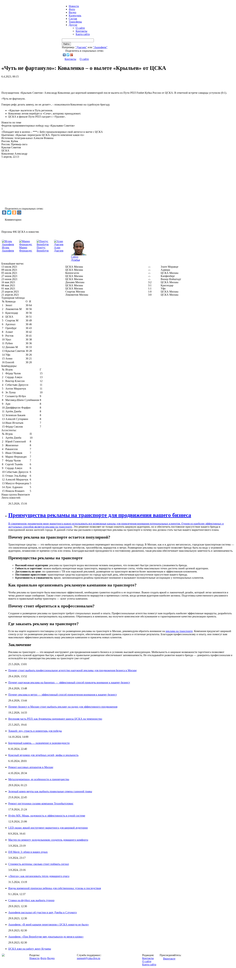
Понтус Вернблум (43, 249)
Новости (34, 958)
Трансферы (75, 21)
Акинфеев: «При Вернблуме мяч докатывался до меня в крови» (46, 936)
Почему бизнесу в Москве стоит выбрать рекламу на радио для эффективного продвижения (62, 706)
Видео (72, 12)
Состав (73, 18)
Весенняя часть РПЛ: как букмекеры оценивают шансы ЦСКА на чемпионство (55, 718)
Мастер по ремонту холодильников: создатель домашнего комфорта (48, 839)
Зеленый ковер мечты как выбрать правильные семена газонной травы (50, 791)
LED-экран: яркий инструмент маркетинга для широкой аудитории (48, 827)
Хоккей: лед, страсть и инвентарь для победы (35, 730)
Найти (66, 44)
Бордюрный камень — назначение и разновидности (39, 743)
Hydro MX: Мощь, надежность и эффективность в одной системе (46, 815)
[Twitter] (68, 55)
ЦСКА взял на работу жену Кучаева (29, 948)
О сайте (80, 27)
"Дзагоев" (81, 47)
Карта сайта (83, 34)
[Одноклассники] (14, 212)
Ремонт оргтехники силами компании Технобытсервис (40, 803)
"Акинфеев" (100, 47)
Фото (72, 9)
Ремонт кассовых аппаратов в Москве (30, 767)
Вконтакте (169, 958)
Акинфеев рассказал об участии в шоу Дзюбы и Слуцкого (42, 912)
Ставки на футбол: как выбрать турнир (31, 900)
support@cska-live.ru (88, 958)
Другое (73, 24)
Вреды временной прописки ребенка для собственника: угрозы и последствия (54, 888)
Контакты (81, 31)
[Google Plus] (71, 55)
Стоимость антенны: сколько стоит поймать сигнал (38, 864)
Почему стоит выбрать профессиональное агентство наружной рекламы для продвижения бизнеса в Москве (72, 670)
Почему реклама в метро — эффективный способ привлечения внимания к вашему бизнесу (62, 694)
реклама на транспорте (58, 526)
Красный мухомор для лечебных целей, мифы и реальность (43, 755)
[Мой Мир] (19, 212)
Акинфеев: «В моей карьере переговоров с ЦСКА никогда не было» (48, 924)
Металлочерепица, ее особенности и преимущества (38, 779)
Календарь (75, 15)
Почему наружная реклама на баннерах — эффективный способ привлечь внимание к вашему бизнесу (69, 682)
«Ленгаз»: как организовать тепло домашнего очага (38, 876)
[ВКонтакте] (64, 55)
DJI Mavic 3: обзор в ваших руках (28, 851)
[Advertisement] (41, 83)
